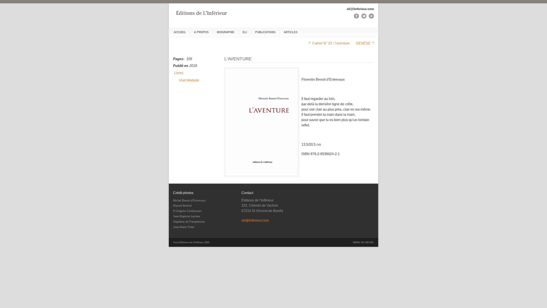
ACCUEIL (180, 32)
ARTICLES (291, 32)
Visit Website (189, 80)
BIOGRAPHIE (225, 32)
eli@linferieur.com (255, 220)
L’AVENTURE (238, 58)
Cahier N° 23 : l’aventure (331, 43)
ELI (245, 32)
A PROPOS (201, 32)
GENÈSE (363, 43)
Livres (178, 73)
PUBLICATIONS (265, 32)
